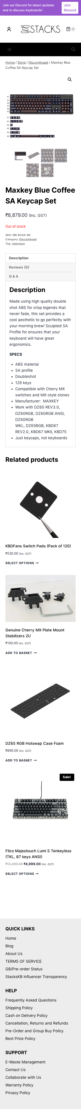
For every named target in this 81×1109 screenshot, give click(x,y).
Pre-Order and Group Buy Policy (34, 1031)
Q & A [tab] (13, 276)
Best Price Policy (20, 1038)
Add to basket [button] (18, 653)
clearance (18, 243)
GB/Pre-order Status (24, 969)
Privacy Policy (17, 1092)
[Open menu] (9, 49)
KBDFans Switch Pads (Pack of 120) (38, 546)
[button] (70, 79)
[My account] (9, 29)
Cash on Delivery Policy (26, 1015)
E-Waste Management (25, 1062)
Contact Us (15, 1069)
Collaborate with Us (23, 1077)
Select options (19, 563)
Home (10, 938)
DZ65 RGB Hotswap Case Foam (34, 743)
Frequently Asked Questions (30, 1000)
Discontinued (28, 239)
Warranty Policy (19, 1085)
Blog (9, 946)
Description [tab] (19, 258)
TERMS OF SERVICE (23, 961)
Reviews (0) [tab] (19, 267)
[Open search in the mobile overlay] (73, 49)
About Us (13, 953)
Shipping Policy (19, 1008)
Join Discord (70, 7)
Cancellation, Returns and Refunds (36, 1023)
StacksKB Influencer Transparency (36, 976)
